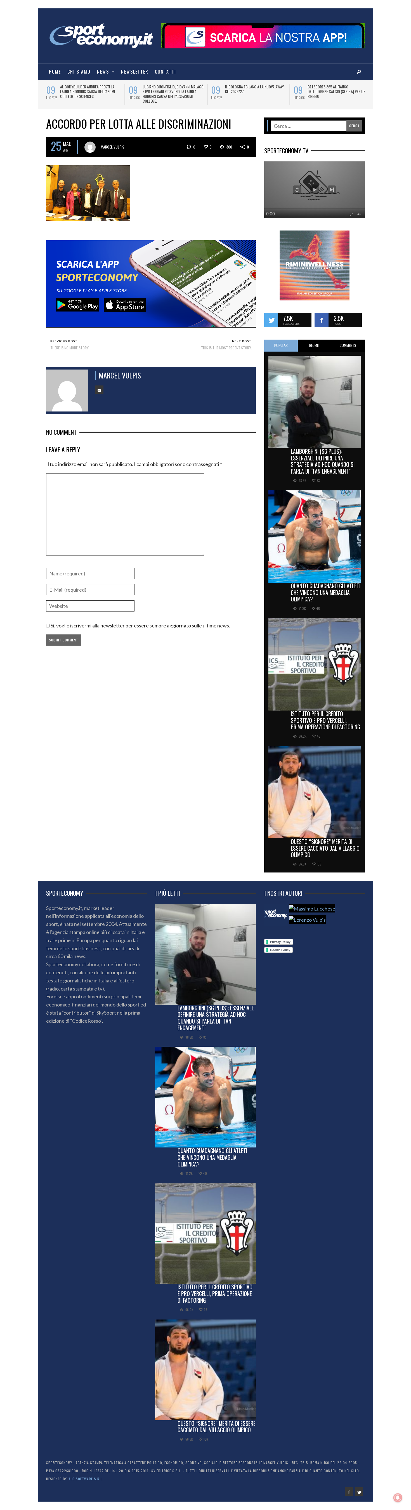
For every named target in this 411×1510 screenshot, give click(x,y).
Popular (281, 341)
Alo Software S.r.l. (86, 1475)
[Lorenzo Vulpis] (307, 916)
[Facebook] (349, 1488)
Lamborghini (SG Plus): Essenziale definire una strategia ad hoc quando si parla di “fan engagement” (323, 457)
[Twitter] (359, 1488)
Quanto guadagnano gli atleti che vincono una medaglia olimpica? (325, 588)
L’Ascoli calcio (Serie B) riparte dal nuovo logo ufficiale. (337, 89)
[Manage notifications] (397, 1497)
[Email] (99, 386)
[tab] (281, 342)
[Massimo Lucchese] (312, 904)
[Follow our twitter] (271, 316)
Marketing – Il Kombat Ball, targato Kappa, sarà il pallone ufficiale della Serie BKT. (255, 91)
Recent (314, 341)
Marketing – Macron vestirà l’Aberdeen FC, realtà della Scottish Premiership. (173, 91)
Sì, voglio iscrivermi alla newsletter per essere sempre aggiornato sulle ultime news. (140, 621)
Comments (348, 341)
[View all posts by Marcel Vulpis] (90, 143)
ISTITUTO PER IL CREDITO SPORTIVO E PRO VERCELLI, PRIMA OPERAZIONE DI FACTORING (325, 716)
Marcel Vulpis (112, 143)
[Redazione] (275, 911)
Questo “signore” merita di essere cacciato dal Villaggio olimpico (325, 844)
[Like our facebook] (322, 316)
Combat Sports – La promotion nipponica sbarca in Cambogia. (86, 89)
